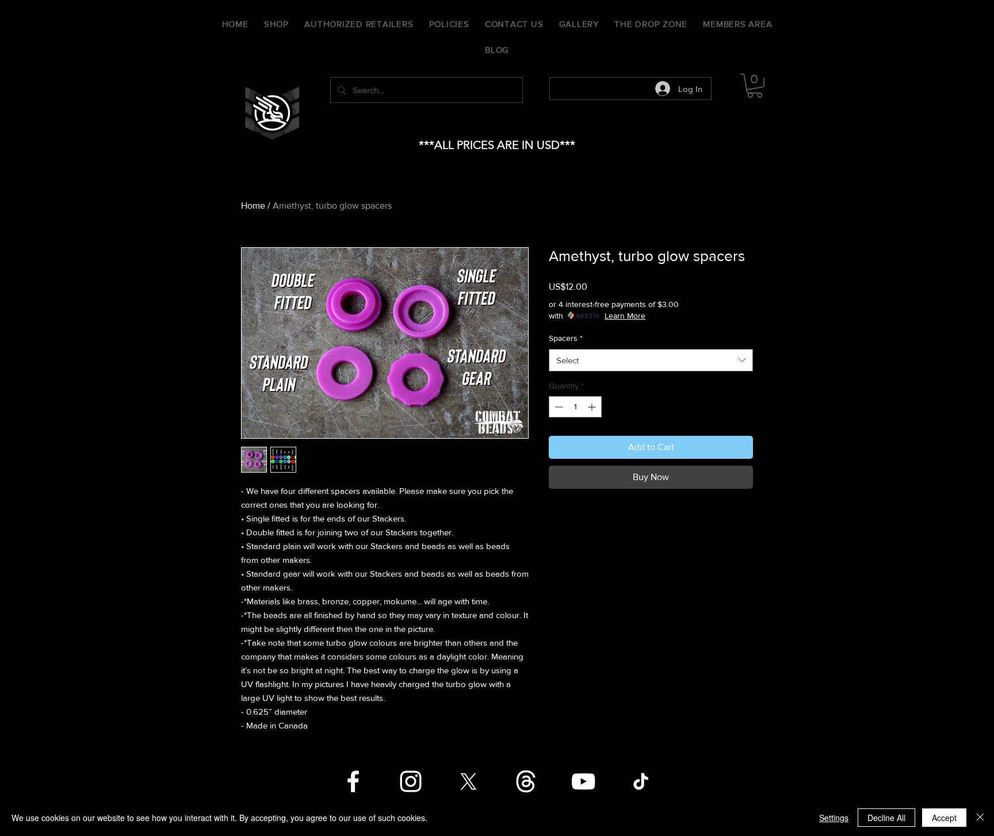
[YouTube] (583, 781)
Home (253, 205)
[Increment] (593, 407)
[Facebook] (353, 781)
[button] (754, 86)
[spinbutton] (575, 407)
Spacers (566, 338)
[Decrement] (557, 407)
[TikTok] (640, 781)
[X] (468, 781)
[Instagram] (410, 781)
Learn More (625, 315)
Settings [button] (833, 817)
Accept (944, 817)
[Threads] (525, 781)
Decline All (886, 817)
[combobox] (651, 360)
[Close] (980, 817)
